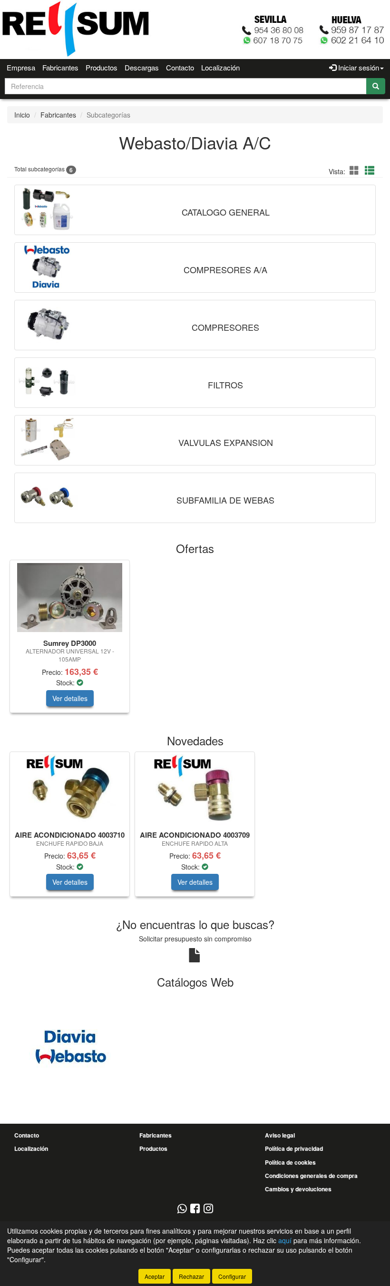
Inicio (22, 114)
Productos (101, 67)
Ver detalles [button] (70, 698)
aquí (285, 1240)
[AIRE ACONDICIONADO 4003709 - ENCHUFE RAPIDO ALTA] (194, 789)
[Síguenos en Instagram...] (208, 1209)
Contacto (180, 67)
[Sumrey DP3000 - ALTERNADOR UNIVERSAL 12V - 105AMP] (69, 597)
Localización (220, 67)
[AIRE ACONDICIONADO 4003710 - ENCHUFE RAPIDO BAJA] (69, 789)
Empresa (21, 67)
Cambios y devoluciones (298, 1189)
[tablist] (195, 641)
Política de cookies (290, 1162)
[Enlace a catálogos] (69, 1045)
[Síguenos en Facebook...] (195, 1209)
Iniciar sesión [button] (357, 67)
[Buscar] (375, 86)
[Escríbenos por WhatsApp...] (182, 1209)
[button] (355, 170)
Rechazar (191, 1276)
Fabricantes (60, 67)
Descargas (142, 67)
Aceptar (155, 1276)
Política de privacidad (294, 1148)
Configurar (232, 1276)
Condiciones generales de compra (311, 1175)
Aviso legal (280, 1135)
